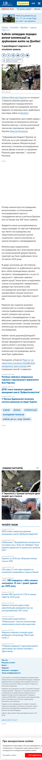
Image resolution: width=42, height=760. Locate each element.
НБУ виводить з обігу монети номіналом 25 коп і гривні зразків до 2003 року (20, 583)
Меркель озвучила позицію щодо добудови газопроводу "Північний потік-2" (18, 635)
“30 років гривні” (24, 9)
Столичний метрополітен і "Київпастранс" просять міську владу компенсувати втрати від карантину (19, 621)
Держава (24, 27)
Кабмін (6, 410)
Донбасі (25, 113)
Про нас (5, 660)
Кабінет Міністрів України (14, 97)
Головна (5, 27)
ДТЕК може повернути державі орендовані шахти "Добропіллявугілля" (21, 391)
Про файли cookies (9, 755)
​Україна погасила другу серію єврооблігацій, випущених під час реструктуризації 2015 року (17, 608)
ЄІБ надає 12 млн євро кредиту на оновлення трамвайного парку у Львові (20, 570)
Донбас (17, 410)
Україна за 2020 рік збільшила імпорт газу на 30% (19, 560)
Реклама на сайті (8, 662)
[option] (21, 18)
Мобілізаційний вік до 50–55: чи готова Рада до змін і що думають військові (26, 19)
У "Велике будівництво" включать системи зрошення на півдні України (19, 400)
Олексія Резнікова (19, 131)
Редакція (5, 668)
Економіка (14, 27)
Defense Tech (8, 9)
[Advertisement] (21, 183)
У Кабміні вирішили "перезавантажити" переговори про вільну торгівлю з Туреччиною (20, 648)
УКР (33, 3)
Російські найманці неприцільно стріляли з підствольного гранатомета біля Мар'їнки (20, 379)
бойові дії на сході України (16, 419)
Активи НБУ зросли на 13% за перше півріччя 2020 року (19, 595)
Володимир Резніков (13, 414)
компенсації (30, 410)
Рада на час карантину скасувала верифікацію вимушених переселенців (18, 363)
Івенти (4, 665)
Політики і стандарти (10, 670)
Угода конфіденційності (11, 673)
